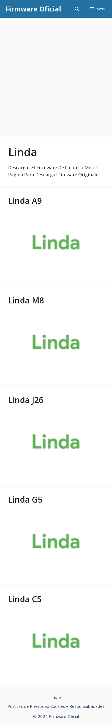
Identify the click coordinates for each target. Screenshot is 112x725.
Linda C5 (25, 599)
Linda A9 (25, 200)
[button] (76, 9)
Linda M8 (26, 300)
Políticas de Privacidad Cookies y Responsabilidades (56, 706)
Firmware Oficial (33, 8)
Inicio (56, 697)
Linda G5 (25, 499)
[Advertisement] (56, 76)
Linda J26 (25, 399)
